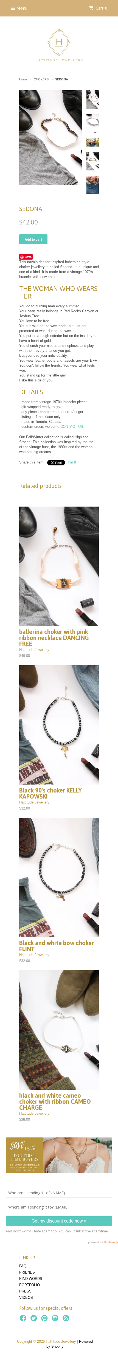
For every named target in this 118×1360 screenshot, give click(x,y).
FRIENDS (27, 1272)
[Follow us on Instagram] (56, 1320)
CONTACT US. (72, 427)
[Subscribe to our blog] (67, 1320)
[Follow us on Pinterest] (45, 1320)
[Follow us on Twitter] (34, 1320)
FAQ (22, 1266)
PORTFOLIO (29, 1285)
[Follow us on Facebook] (24, 1320)
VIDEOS (26, 1298)
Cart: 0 (101, 8)
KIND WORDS (30, 1279)
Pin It (72, 462)
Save (28, 257)
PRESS (25, 1291)
